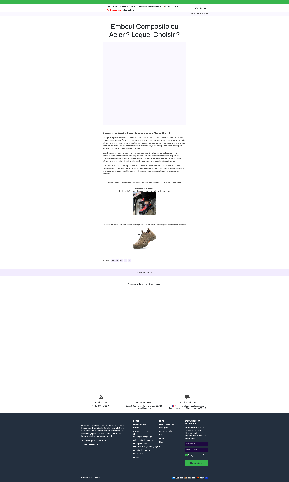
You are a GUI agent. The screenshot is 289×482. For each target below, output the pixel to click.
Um (160, 434)
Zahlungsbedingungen (143, 440)
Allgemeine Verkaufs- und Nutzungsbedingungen (143, 434)
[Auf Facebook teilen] (198, 14)
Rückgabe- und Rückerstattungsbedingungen (146, 445)
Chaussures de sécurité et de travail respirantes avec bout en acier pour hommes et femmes (144, 224)
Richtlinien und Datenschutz (139, 426)
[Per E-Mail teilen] (207, 14)
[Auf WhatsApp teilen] (204, 14)
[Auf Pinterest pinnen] (202, 14)
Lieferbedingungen (141, 450)
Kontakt (136, 457)
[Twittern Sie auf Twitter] (200, 14)
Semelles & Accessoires (149, 6)
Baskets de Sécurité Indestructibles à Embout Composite (144, 191)
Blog (161, 442)
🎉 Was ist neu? (171, 6)
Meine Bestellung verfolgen (166, 426)
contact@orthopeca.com (94, 440)
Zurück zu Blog (144, 272)
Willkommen (112, 6)
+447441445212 (90, 444)
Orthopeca (97, 477)
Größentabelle (165, 431)
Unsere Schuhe (128, 6)
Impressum (138, 453)
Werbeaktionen (114, 10)
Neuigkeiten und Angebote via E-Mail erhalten (197, 456)
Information (129, 10)
